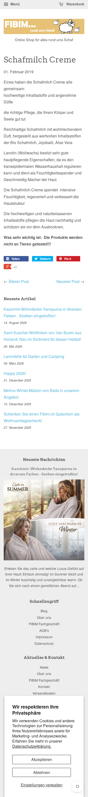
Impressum (44, 636)
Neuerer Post (67, 281)
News (44, 667)
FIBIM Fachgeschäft (44, 623)
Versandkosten (44, 693)
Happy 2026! (15, 373)
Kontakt (44, 686)
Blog (44, 610)
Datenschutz (44, 643)
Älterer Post (19, 281)
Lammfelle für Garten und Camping (34, 356)
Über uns (44, 617)
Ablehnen (41, 772)
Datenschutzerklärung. (31, 746)
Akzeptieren (41, 759)
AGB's (44, 630)
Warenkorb (74, 3)
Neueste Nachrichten (44, 459)
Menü (15, 3)
